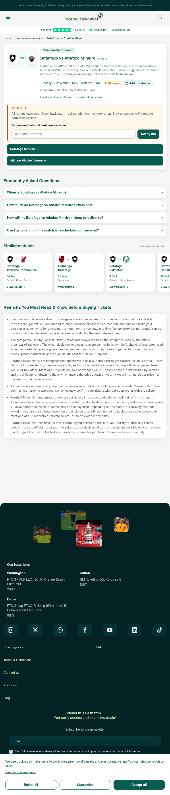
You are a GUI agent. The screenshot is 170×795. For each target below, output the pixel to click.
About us (10, 685)
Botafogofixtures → (24, 149)
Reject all (31, 785)
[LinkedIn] (135, 630)
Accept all (139, 785)
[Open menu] (8, 17)
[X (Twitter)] (35, 630)
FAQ (99, 647)
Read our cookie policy (20, 772)
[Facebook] (85, 630)
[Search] (160, 17)
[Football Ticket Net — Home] (84, 17)
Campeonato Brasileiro (29, 38)
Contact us (11, 673)
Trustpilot (100, 30)
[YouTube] (110, 630)
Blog (7, 698)
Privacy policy (14, 647)
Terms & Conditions (17, 660)
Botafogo (46, 97)
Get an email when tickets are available (39, 125)
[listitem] (28, 272)
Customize (85, 785)
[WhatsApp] (60, 630)
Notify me (148, 134)
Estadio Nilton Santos (88, 97)
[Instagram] (11, 630)
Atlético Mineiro (63, 97)
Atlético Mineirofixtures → (28, 160)
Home (7, 38)
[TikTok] (159, 630)
